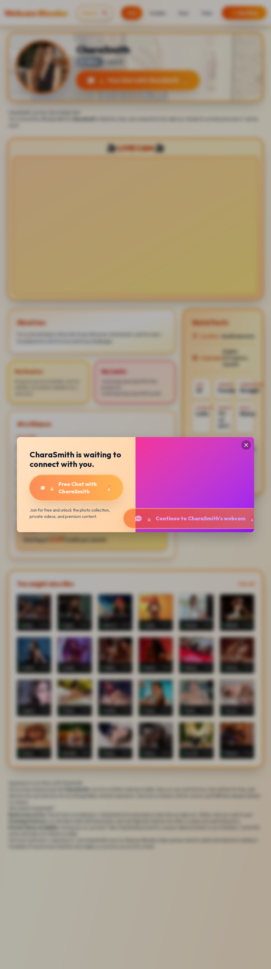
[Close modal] (246, 445)
